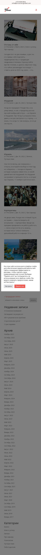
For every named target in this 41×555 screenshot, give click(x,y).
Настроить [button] (8, 286)
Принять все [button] (20, 286)
